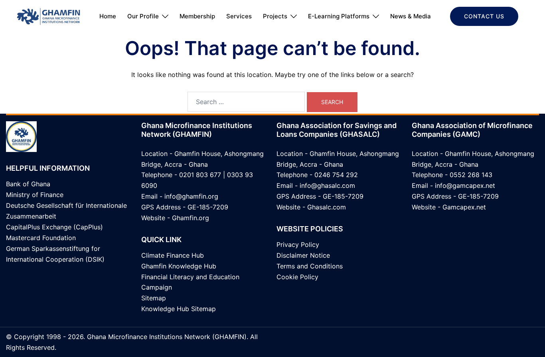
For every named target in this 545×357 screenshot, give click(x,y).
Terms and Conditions (309, 266)
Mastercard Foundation (41, 238)
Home (107, 16)
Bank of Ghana (28, 184)
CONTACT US (484, 16)
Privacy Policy (297, 245)
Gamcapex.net (464, 207)
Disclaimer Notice (303, 255)
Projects (275, 16)
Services (239, 16)
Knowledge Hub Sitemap (178, 309)
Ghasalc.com (326, 207)
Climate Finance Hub (172, 255)
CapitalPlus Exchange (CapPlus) (54, 227)
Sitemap (153, 298)
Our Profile (143, 16)
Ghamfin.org (190, 218)
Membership (197, 16)
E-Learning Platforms (338, 16)
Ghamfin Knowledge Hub (178, 266)
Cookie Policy (297, 277)
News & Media (410, 16)
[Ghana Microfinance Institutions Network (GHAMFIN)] (48, 16)
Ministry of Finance (34, 195)
